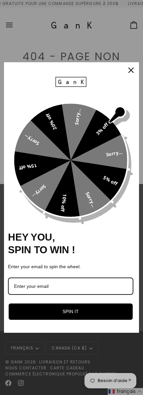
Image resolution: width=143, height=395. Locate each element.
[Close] (131, 70)
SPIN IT (71, 311)
